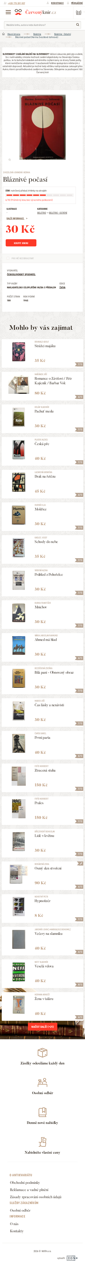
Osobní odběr (20, 1210)
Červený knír (35, 11)
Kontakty (17, 1231)
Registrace (57, 3)
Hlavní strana (13, 34)
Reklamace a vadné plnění (29, 1190)
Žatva (62, 287)
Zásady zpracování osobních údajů (35, 1197)
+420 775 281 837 (16, 3)
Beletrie (37, 34)
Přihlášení (77, 3)
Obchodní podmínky (25, 1182)
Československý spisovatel (21, 274)
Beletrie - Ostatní (62, 34)
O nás (14, 1224)
